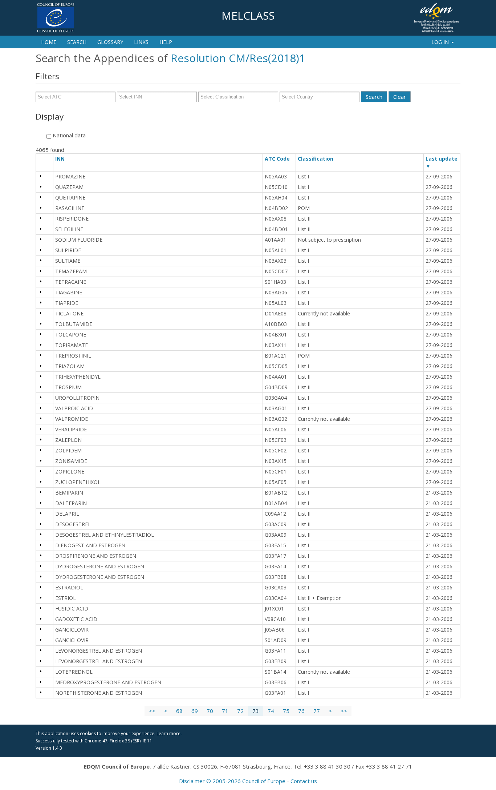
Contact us (303, 781)
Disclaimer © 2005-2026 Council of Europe (232, 781)
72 (240, 710)
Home (48, 42)
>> (344, 710)
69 (194, 710)
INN (63, 158)
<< (152, 710)
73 (255, 710)
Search (76, 42)
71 (225, 710)
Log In (440, 42)
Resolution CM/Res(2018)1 (238, 58)
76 (301, 710)
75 (286, 710)
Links (141, 42)
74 (271, 710)
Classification (319, 158)
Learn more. (169, 733)
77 (316, 710)
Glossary (110, 42)
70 (210, 710)
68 (179, 710)
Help (165, 42)
